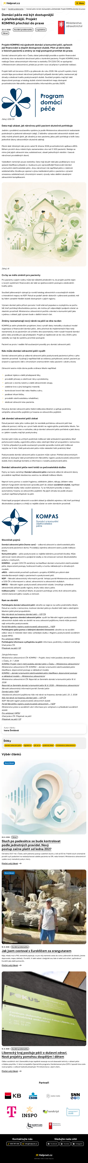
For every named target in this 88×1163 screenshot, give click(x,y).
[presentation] (44, 797)
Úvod (3, 9)
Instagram (78, 1144)
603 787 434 (14, 1144)
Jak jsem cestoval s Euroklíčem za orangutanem (36, 951)
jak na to (37, 745)
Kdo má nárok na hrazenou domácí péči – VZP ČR (24, 614)
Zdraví (5, 33)
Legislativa (40, 30)
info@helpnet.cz (31, 1144)
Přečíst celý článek (10, 863)
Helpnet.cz (13, 3)
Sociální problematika (16, 9)
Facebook (53, 1144)
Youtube (66, 1144)
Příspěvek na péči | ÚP (11, 648)
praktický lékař (48, 745)
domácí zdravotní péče (13, 745)
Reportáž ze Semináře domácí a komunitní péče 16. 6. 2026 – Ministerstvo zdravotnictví (40, 685)
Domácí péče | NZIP (10, 691)
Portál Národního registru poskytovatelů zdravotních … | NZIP (28, 626)
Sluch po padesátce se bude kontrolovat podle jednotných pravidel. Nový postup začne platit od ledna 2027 (31, 845)
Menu (81, 3)
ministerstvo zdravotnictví (65, 745)
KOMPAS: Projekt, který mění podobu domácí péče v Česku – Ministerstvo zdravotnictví (40, 664)
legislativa (27, 745)
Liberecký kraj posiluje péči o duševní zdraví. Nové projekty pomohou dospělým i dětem (34, 1055)
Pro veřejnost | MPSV (11, 639)
